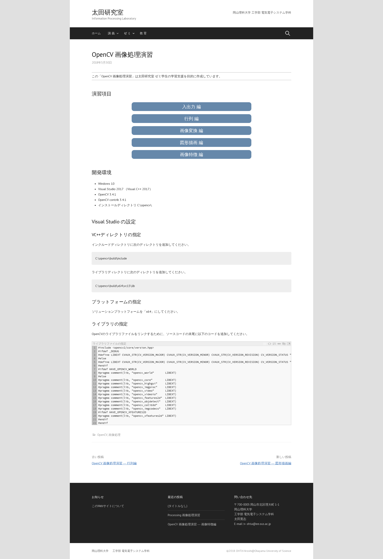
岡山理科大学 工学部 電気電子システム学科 (262, 12)
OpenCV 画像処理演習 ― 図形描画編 (265, 463)
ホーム (96, 33)
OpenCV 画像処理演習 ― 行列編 (114, 463)
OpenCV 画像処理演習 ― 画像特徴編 (192, 524)
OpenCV (102, 435)
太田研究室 (107, 12)
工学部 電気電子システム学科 (131, 551)
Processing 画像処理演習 (184, 515)
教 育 (143, 33)
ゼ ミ (127, 33)
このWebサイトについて (108, 506)
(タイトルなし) (177, 506)
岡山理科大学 (100, 551)
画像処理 (114, 435)
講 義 (111, 33)
